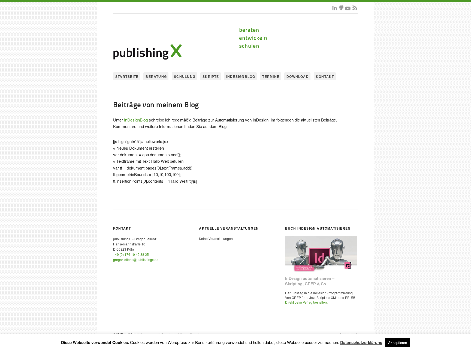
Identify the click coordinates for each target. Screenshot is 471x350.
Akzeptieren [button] (397, 342)
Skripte (211, 77)
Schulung (184, 77)
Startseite (126, 77)
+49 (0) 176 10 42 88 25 (131, 254)
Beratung (156, 77)
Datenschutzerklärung (361, 342)
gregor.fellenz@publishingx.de (135, 259)
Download (297, 77)
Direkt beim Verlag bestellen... (307, 302)
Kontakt (325, 77)
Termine (270, 77)
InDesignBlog (240, 77)
